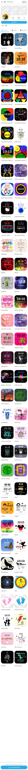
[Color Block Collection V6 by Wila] (21, 114)
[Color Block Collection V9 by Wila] (7, 95)
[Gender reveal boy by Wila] (21, 601)
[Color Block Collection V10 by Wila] (21, 77)
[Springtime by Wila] (7, 245)
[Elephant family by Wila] (21, 563)
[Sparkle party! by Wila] (7, 526)
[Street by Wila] (7, 339)
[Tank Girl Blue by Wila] (21, 39)
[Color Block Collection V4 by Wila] (7, 151)
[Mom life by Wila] (7, 657)
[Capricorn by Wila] (7, 582)
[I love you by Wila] (7, 638)
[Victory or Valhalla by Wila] (7, 432)
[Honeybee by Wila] (21, 58)
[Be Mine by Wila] (7, 264)
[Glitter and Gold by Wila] (21, 301)
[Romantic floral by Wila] (21, 245)
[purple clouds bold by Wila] (21, 170)
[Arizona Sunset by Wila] (7, 395)
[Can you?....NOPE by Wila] (7, 226)
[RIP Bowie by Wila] (21, 619)
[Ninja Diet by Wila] (7, 282)
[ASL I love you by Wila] (21, 638)
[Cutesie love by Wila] (7, 619)
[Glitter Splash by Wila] (7, 77)
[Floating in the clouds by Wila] (21, 320)
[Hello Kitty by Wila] (21, 413)
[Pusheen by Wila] (21, 432)
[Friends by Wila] (21, 470)
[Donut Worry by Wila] (7, 301)
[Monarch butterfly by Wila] (7, 545)
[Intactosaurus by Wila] (21, 657)
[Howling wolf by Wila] (7, 563)
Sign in (24, 1)
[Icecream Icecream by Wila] (7, 320)
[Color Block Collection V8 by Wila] (21, 95)
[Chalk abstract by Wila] (21, 376)
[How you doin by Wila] (7, 488)
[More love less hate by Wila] (21, 226)
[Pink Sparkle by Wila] (7, 357)
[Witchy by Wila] (21, 264)
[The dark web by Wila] (21, 395)
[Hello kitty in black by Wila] (7, 208)
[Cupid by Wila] (21, 545)
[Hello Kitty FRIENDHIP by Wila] (7, 189)
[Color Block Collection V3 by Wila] (21, 151)
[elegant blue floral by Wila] (21, 208)
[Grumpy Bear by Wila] (7, 413)
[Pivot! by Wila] (21, 488)
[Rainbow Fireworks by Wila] (7, 376)
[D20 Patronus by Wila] (21, 451)
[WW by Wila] (21, 582)
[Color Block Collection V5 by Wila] (7, 133)
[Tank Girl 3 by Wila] (7, 39)
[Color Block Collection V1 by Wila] (21, 189)
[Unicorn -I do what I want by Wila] (21, 357)
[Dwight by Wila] (21, 507)
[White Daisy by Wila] (21, 133)
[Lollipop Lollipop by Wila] (21, 339)
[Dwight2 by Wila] (7, 507)
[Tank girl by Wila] (7, 58)
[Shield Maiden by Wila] (7, 451)
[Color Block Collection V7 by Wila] (7, 114)
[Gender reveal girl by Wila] (7, 601)
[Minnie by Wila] (21, 526)
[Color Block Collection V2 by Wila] (7, 170)
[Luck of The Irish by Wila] (7, 470)
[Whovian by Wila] (21, 282)
